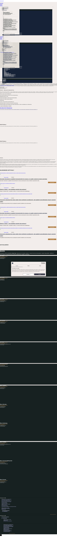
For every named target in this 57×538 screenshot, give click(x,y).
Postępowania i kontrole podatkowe (9, 42)
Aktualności (4, 83)
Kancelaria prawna (5, 7)
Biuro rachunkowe (5, 78)
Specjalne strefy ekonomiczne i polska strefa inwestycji (13, 34)
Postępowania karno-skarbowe (9, 76)
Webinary (4, 80)
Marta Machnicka (6, 187)
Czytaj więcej (52, 182)
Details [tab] (28, 265)
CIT (4, 37)
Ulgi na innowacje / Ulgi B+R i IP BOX (9, 35)
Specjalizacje (4, 10)
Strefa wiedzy (4, 79)
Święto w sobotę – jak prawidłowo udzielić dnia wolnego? (13, 189)
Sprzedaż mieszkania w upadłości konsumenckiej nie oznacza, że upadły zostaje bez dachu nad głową (23, 179)
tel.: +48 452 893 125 (7, 14)
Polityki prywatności (51, 514)
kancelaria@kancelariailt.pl (3, 256)
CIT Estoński (6, 70)
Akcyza (5, 39)
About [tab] (40, 265)
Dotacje (5, 38)
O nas (3, 9)
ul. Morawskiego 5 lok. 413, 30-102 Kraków (9, 27)
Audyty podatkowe (7, 69)
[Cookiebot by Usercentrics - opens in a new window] (41, 263)
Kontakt (3, 82)
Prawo (4, 16)
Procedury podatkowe (7, 40)
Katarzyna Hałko (6, 177)
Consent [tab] (17, 265)
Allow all (39, 274)
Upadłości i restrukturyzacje (8, 11)
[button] (1, 535)
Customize (27, 274)
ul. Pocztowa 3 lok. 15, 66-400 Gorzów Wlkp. (10, 30)
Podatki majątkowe (7, 33)
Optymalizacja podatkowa (8, 66)
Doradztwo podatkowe (6, 64)
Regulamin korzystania (54, 514)
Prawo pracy (6, 16)
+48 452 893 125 (2, 343)
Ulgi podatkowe (6, 39)
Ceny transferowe (7, 65)
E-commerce (6, 50)
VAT (4, 38)
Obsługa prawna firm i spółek (8, 51)
